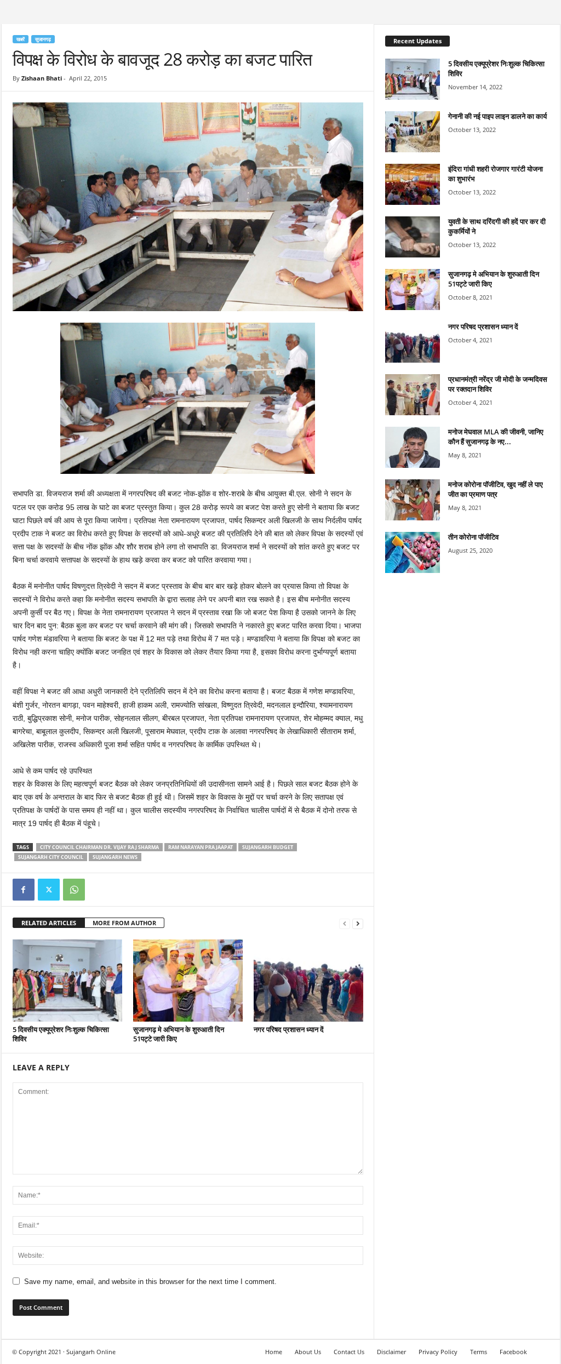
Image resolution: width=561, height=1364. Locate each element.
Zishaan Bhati (41, 78)
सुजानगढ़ (43, 39)
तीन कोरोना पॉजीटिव (473, 537)
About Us (308, 1352)
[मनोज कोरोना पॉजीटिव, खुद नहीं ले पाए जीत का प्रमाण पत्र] (412, 499)
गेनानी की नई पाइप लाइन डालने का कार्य (497, 116)
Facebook (513, 1352)
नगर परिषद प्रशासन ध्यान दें (289, 1029)
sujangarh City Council (50, 857)
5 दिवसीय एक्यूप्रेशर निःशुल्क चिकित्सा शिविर (61, 1034)
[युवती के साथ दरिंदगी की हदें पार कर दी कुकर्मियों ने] (412, 236)
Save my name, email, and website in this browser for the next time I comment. (150, 1281)
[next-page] (357, 923)
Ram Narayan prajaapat (200, 847)
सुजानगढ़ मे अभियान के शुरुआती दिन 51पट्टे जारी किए (178, 1034)
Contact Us (349, 1352)
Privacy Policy (438, 1352)
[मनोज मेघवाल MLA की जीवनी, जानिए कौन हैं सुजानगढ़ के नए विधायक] (412, 447)
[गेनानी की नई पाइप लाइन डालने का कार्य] (412, 131)
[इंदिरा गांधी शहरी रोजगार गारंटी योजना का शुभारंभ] (412, 184)
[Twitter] (49, 890)
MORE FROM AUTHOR (124, 923)
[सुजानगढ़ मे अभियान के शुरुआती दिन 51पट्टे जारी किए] (188, 980)
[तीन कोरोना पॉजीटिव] (412, 552)
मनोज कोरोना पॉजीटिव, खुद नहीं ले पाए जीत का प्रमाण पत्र (495, 489)
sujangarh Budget (267, 847)
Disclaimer (391, 1352)
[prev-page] (344, 923)
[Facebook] (24, 890)
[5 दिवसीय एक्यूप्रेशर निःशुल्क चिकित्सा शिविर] (67, 980)
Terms (478, 1352)
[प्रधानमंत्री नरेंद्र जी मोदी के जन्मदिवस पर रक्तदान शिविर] (412, 394)
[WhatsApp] (74, 890)
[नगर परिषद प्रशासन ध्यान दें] (308, 980)
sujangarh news (115, 857)
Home (273, 1352)
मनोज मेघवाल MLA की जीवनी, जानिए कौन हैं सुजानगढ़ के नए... (495, 436)
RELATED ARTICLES (48, 923)
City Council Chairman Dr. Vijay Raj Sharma (99, 847)
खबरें (20, 39)
